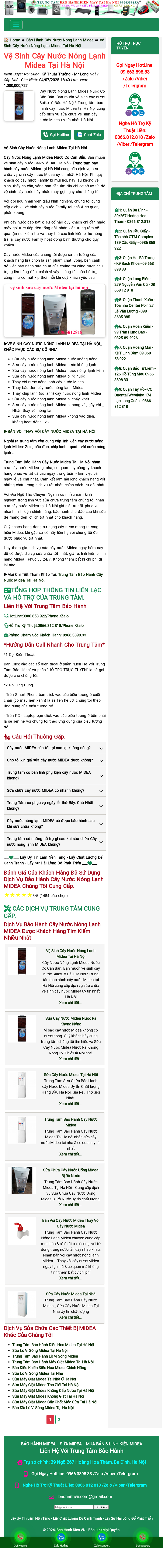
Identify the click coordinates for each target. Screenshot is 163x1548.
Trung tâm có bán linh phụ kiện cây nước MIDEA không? (49, 775)
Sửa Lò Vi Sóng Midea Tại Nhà (37, 1373)
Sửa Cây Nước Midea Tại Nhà (71, 1293)
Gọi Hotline (59, 134)
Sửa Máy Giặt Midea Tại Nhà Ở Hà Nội (44, 1378)
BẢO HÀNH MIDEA (38, 1443)
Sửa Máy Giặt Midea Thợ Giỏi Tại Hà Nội (45, 1384)
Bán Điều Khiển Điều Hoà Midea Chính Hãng (49, 1367)
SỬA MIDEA (71, 1443)
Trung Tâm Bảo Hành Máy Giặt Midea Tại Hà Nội (53, 1361)
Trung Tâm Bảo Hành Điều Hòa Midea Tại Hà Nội (53, 1344)
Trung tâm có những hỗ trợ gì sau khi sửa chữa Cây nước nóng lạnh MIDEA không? (52, 841)
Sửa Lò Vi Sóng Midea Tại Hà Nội (39, 1350)
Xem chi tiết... (70, 1002)
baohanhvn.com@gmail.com (84, 1496)
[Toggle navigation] (16, 24)
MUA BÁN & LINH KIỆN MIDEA (114, 1443)
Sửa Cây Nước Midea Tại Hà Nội (71, 1074)
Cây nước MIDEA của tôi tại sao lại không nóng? (49, 747)
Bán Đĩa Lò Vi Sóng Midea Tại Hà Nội (43, 1407)
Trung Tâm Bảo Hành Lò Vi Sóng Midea (45, 1356)
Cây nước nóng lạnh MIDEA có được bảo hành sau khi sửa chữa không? (51, 823)
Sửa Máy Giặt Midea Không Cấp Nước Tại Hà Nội (53, 1390)
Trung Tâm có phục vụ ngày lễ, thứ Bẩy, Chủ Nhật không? (50, 805)
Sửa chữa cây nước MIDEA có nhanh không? (45, 790)
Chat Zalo (92, 134)
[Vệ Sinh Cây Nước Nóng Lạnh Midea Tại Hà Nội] (19, 105)
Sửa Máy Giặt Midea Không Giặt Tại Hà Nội (48, 1396)
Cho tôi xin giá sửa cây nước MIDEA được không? (50, 759)
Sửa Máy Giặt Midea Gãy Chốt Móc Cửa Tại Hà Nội (54, 1401)
